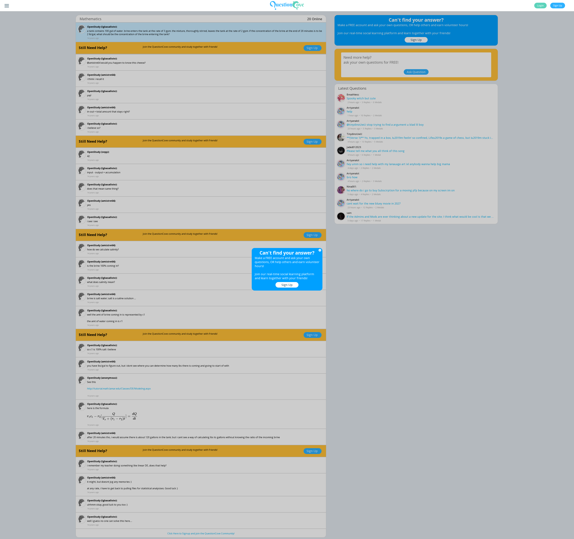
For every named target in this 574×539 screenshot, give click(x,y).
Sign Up (557, 5)
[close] (319, 250)
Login (540, 5)
